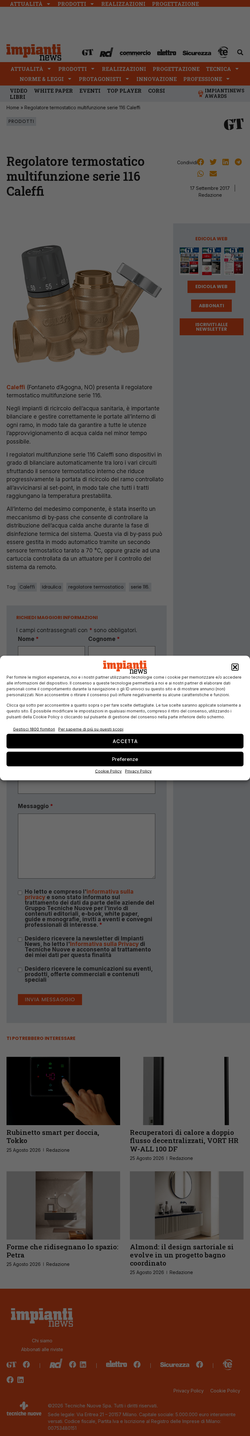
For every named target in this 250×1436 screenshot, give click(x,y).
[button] (235, 667)
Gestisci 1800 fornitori (34, 728)
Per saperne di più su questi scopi (90, 728)
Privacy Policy (138, 771)
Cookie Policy (108, 771)
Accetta (125, 741)
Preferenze (125, 759)
